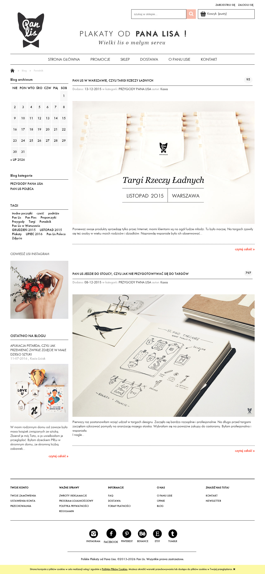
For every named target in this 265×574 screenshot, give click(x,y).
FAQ (110, 495)
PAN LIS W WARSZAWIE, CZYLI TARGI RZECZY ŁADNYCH (112, 80)
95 (248, 79)
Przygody (18, 222)
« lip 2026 (17, 160)
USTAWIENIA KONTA (22, 501)
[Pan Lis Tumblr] (172, 535)
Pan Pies (30, 217)
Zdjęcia (17, 238)
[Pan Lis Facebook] (110, 535)
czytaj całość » (58, 456)
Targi (32, 222)
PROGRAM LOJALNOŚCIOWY (76, 501)
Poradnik (45, 222)
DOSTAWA (114, 501)
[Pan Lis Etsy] (157, 535)
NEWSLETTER (213, 501)
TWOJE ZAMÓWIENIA (23, 495)
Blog (160, 506)
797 (248, 273)
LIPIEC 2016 (34, 234)
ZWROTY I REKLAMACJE (73, 495)
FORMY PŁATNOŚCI (119, 506)
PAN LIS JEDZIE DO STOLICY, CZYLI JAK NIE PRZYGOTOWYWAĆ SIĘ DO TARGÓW (130, 274)
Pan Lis (16, 217)
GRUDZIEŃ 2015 (24, 230)
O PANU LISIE (164, 495)
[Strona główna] (31, 29)
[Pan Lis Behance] (142, 535)
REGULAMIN (66, 511)
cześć (40, 213)
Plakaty (17, 234)
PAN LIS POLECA (22, 189)
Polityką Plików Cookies (114, 569)
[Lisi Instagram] (39, 289)
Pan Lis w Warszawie (26, 226)
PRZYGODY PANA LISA (26, 184)
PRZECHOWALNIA (20, 506)
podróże (53, 213)
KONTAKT (212, 495)
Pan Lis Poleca (56, 234)
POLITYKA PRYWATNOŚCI (74, 506)
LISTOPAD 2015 (51, 230)
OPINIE (161, 501)
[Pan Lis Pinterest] (127, 535)
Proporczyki (48, 217)
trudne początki (22, 213)
